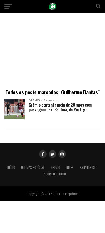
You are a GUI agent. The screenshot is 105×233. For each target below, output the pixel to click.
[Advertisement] (52, 51)
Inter (70, 167)
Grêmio (55, 167)
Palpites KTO (88, 167)
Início (11, 167)
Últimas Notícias (33, 167)
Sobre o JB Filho (55, 174)
